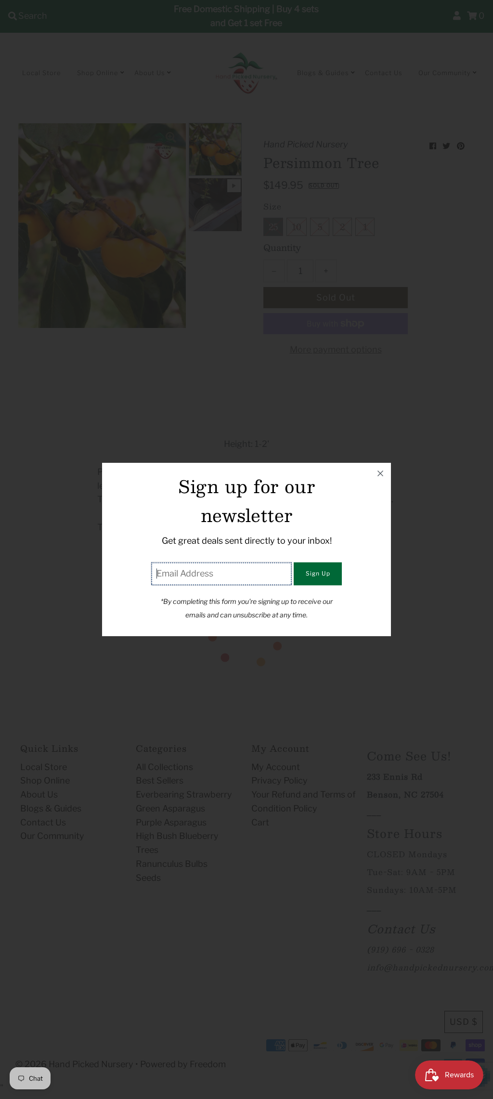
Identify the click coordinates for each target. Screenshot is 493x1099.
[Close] (380, 473)
